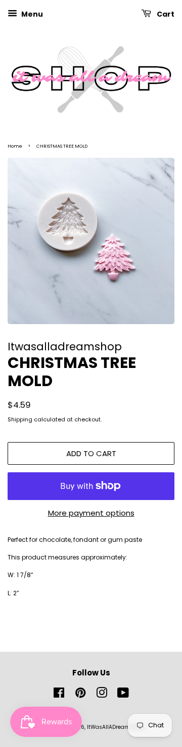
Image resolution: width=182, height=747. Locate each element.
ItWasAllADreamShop (115, 727)
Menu (31, 14)
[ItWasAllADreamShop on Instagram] (101, 695)
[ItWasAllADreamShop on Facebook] (59, 695)
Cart (164, 14)
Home (15, 146)
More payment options (91, 513)
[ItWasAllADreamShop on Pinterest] (80, 695)
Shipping (20, 419)
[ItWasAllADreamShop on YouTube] (123, 695)
